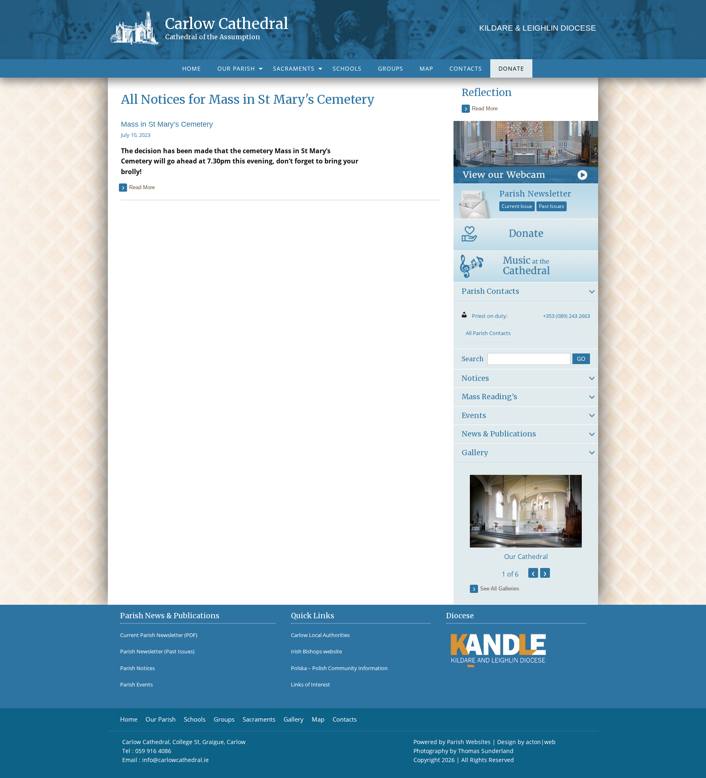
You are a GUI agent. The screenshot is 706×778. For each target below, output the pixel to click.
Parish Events (136, 684)
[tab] (526, 291)
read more (142, 187)
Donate (511, 68)
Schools (347, 68)
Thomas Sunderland (486, 751)
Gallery (294, 719)
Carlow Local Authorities (320, 635)
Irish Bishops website (316, 651)
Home (191, 68)
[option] (526, 518)
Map (426, 68)
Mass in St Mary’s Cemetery (167, 124)
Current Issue (517, 206)
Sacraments (294, 68)
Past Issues (551, 206)
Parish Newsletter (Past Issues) (157, 651)
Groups (390, 68)
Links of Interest (310, 684)
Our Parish (236, 68)
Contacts (465, 68)
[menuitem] (191, 68)
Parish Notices (137, 668)
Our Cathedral (526, 556)
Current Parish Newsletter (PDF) (158, 635)
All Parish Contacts (488, 333)
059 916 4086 (153, 751)
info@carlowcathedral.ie (175, 760)
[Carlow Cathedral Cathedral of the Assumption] (137, 27)
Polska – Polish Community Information (339, 668)
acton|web (541, 742)
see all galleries (499, 589)
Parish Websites (469, 742)
